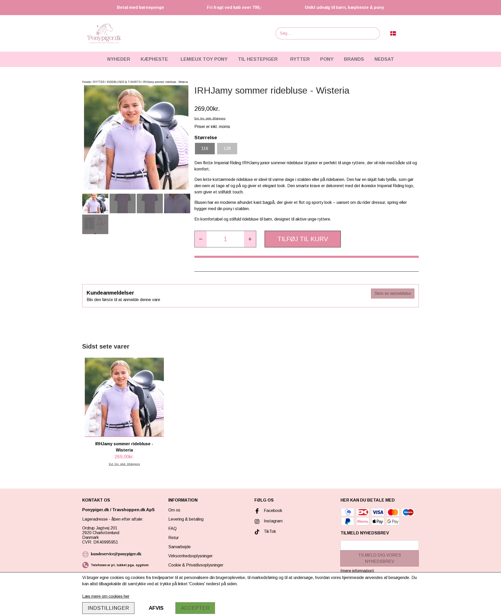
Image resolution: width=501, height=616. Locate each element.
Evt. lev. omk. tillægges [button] (209, 118)
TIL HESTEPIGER (258, 59)
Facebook (273, 510)
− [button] (200, 238)
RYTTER (300, 59)
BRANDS (354, 59)
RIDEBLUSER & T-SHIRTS (124, 82)
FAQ (172, 528)
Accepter (195, 608)
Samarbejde (179, 547)
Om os (174, 510)
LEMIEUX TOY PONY (204, 59)
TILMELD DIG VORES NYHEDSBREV (379, 558)
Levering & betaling (186, 519)
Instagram (273, 521)
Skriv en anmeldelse (392, 293)
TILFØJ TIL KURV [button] (302, 238)
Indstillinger (108, 608)
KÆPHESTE (154, 59)
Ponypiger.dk (95, 510)
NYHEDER (118, 59)
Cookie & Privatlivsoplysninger (195, 565)
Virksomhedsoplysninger (190, 556)
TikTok (270, 531)
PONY (326, 59)
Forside (86, 82)
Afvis (156, 608)
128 (227, 148)
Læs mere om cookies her (105, 596)
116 (204, 148)
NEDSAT (384, 59)
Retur (173, 537)
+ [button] (250, 238)
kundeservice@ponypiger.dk (116, 554)
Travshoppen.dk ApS (134, 510)
